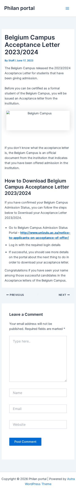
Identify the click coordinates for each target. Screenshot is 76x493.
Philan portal (19, 8)
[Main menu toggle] (67, 8)
